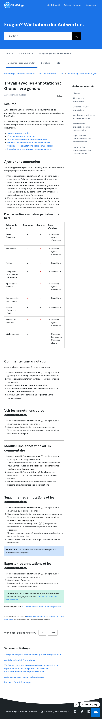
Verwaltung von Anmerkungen (82, 73)
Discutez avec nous (35, 616)
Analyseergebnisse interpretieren (55, 53)
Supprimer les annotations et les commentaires (30, 145)
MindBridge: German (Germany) (19, 73)
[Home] (14, 5)
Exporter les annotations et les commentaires (29, 149)
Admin (9, 53)
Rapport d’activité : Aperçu (17, 682)
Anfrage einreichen (73, 5)
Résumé (76, 93)
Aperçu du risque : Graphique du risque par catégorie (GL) (32, 654)
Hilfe (58, 62)
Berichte (45, 62)
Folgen (60, 96)
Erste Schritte (26, 53)
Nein (53, 632)
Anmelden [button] (91, 5)
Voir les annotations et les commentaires (27, 139)
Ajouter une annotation (18, 133)
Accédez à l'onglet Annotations (19, 660)
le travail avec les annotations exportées (41, 606)
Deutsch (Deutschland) (55, 711)
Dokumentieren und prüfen (21, 62)
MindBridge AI (53, 5)
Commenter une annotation (21, 136)
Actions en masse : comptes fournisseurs (24, 677)
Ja (42, 632)
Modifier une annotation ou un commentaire (28, 142)
